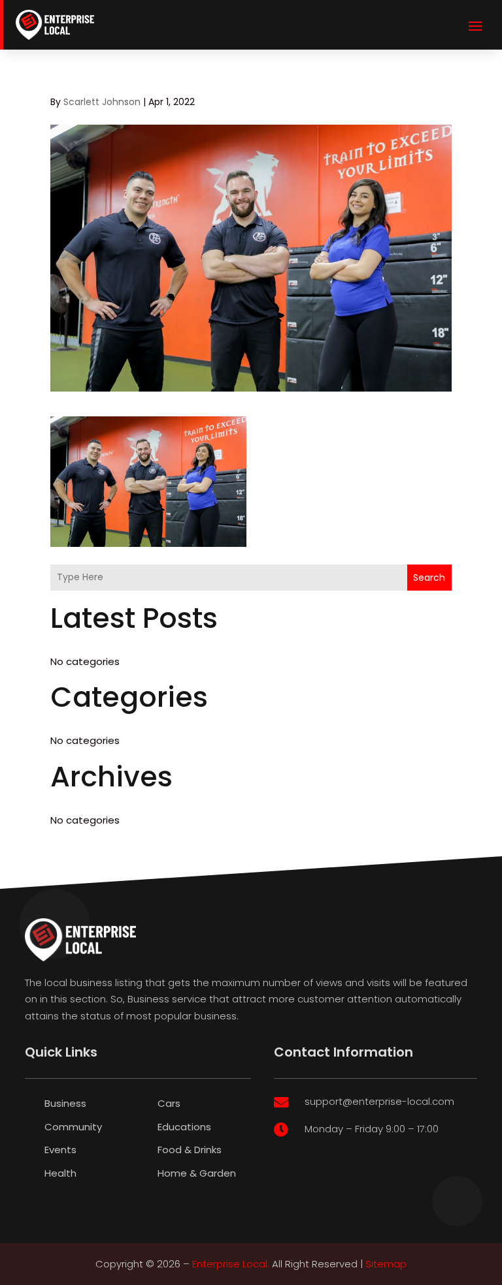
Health (60, 1173)
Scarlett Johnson (102, 101)
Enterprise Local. (230, 1264)
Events (60, 1149)
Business (65, 1103)
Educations (184, 1127)
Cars (169, 1103)
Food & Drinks (190, 1149)
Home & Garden (197, 1173)
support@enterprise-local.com (379, 1101)
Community (73, 1127)
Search (429, 577)
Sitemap (386, 1264)
